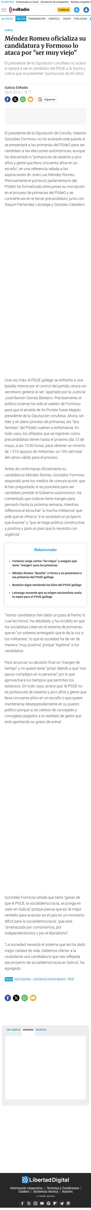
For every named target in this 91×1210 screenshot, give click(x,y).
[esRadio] (19, 10)
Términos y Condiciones (63, 1188)
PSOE (71, 979)
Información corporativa (26, 1188)
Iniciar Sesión (86, 10)
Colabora (63, 9)
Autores (67, 1192)
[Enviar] (23, 99)
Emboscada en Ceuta (27, 2)
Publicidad (80, 18)
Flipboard (55, 1203)
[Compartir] (8, 99)
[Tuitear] (15, 99)
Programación (36, 18)
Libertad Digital (45, 1179)
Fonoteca (54, 18)
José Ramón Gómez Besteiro (49, 979)
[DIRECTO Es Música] (77, 10)
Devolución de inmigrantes (55, 2)
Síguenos (49, 99)
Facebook (22, 1203)
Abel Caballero (22, 979)
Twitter (28, 1203)
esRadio (8, 18)
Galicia (21, 18)
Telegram (61, 1203)
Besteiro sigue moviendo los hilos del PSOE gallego (46, 585)
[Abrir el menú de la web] (4, 10)
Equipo (67, 18)
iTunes (68, 1203)
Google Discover (48, 1203)
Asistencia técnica (45, 1192)
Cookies (23, 1192)
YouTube (41, 1203)
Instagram (35, 1203)
